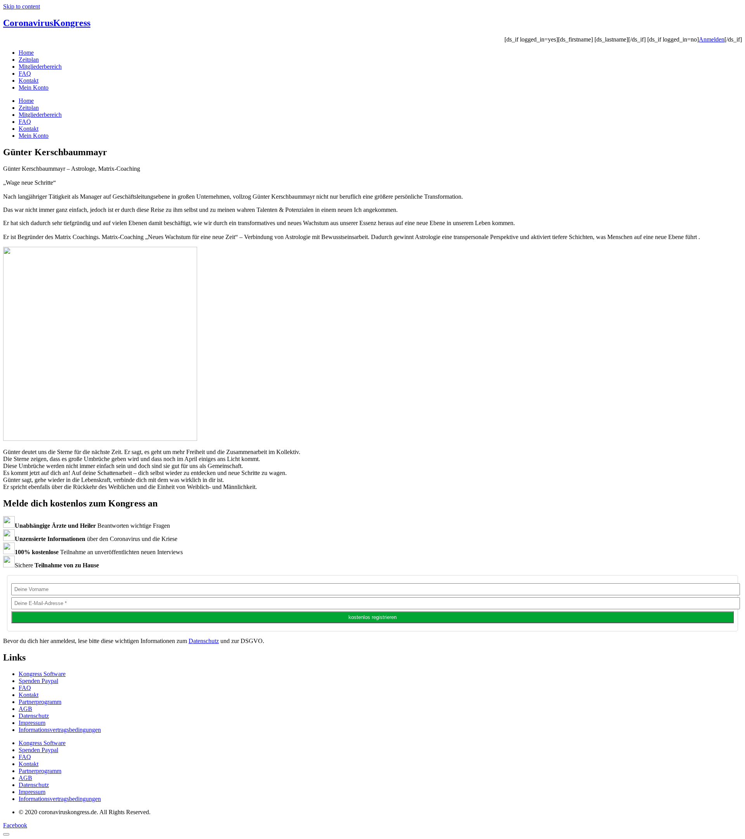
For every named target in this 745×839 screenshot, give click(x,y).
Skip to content (21, 6)
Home (26, 52)
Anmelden (711, 39)
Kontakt (28, 80)
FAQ (25, 73)
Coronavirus (46, 23)
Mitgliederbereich (40, 66)
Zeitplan (29, 59)
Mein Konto (34, 87)
